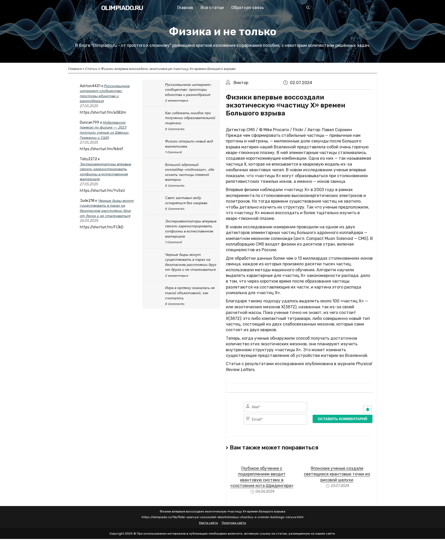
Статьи (91, 69)
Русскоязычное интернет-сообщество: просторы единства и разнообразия (188, 90)
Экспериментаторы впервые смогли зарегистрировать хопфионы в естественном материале (191, 228)
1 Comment (173, 152)
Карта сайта (208, 523)
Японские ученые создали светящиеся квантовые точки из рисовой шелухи (337, 474)
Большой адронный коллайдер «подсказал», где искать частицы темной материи (189, 172)
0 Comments (174, 129)
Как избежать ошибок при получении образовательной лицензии (190, 118)
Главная (75, 69)
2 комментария (176, 100)
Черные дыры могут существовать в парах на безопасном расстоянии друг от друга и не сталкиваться (190, 262)
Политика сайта (234, 523)
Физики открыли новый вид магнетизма (189, 143)
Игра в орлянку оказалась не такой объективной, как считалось (190, 293)
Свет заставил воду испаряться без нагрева (186, 200)
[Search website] (308, 8)
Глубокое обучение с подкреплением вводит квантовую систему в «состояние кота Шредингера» (262, 477)
